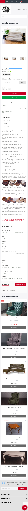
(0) (13, 64)
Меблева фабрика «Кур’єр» (15, 68)
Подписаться (22, 488)
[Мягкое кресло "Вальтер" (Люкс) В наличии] (14, 340)
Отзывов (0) (5, 123)
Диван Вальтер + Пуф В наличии (14, 378)
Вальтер (14, 219)
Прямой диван (8, 219)
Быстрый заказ (14, 97)
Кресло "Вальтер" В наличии (14, 407)
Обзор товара (6, 117)
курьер (20, 220)
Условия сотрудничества (12, 491)
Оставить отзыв (20, 284)
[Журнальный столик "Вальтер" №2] (14, 458)
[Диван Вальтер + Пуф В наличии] (14, 369)
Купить (22, 82)
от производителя (10, 220)
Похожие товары (6, 126)
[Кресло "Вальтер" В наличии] (14, 399)
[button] (22, 9)
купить (16, 220)
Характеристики (6, 120)
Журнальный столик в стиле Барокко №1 (14, 437)
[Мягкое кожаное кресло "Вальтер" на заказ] (14, 309)
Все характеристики (22, 101)
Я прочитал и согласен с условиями (14, 491)
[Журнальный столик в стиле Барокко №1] (14, 428)
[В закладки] (25, 301)
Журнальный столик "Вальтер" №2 (14, 466)
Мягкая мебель (6, 20)
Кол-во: (4, 87)
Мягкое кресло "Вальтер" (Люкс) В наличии (14, 348)
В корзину (14, 93)
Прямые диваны (14, 20)
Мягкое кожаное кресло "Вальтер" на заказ (14, 317)
